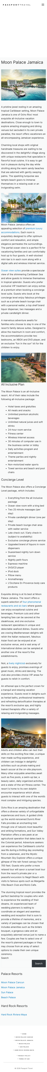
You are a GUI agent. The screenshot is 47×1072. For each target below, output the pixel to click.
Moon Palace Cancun (12, 982)
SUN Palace (24, 1047)
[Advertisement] (23, 33)
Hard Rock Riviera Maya (14, 1014)
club (23, 663)
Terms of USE (24, 1059)
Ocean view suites (11, 270)
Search (5, 958)
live (11, 663)
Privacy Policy (24, 1056)
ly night (17, 663)
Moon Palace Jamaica (13, 987)
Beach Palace (8, 997)
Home (24, 1034)
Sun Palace (7, 992)
